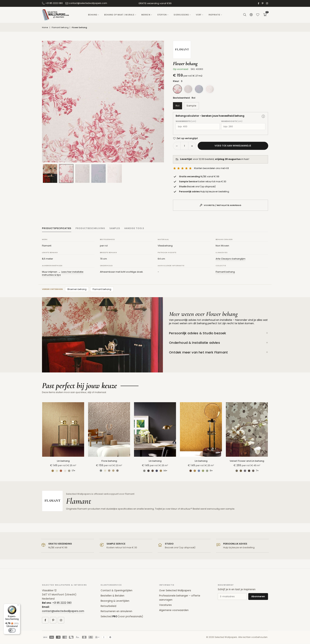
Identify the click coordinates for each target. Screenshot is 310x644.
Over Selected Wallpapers (175, 590)
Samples (114, 228)
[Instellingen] (251, 15)
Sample (191, 105)
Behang (92, 14)
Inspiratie (214, 14)
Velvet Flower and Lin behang (247, 461)
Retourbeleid (108, 606)
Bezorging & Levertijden (115, 601)
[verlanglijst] (257, 15)
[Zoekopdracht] (244, 15)
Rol (178, 105)
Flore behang (109, 461)
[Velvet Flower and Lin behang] (247, 429)
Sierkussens (181, 14)
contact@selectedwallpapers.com (88, 3)
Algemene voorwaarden (174, 610)
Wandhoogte (231, 121)
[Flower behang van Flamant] (66, 173)
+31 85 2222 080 (54, 3)
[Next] (156, 101)
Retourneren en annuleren (116, 611)
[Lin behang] (63, 429)
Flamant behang (60, 27)
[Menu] (18, 606)
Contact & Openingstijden (116, 590)
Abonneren (258, 596)
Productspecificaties (56, 228)
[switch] (12, 630)
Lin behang (63, 461)
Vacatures (165, 605)
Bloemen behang (76, 289)
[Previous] (49, 101)
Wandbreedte (186, 121)
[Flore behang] (109, 429)
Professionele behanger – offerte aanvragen (179, 598)
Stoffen (162, 14)
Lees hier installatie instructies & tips (62, 273)
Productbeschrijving (90, 228)
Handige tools (134, 228)
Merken (145, 14)
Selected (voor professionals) (122, 616)
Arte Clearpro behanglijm (230, 258)
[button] (265, 15)
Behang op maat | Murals (119, 14)
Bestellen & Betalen (112, 595)
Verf (198, 14)
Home (45, 27)
